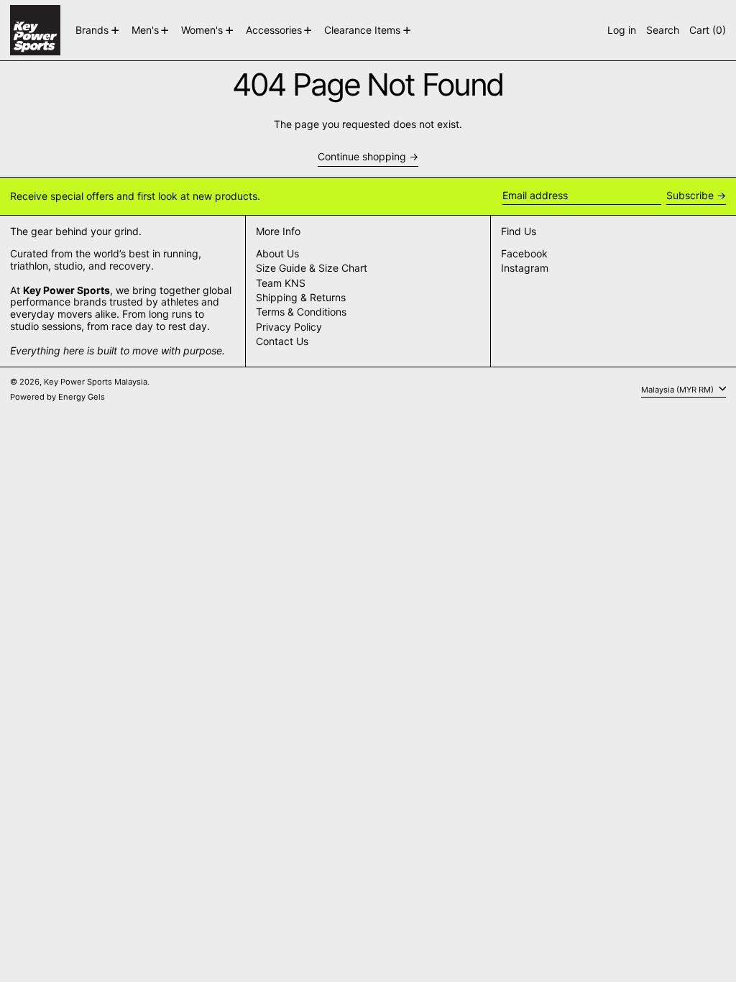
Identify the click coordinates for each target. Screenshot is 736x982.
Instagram (524, 268)
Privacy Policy (289, 327)
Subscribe (690, 195)
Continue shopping (362, 156)
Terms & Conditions (301, 312)
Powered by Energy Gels (57, 397)
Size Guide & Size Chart (311, 268)
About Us (277, 253)
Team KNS (280, 283)
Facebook (524, 254)
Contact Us (282, 341)
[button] (662, 30)
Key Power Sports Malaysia (95, 382)
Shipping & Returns (301, 297)
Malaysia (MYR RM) (678, 389)
